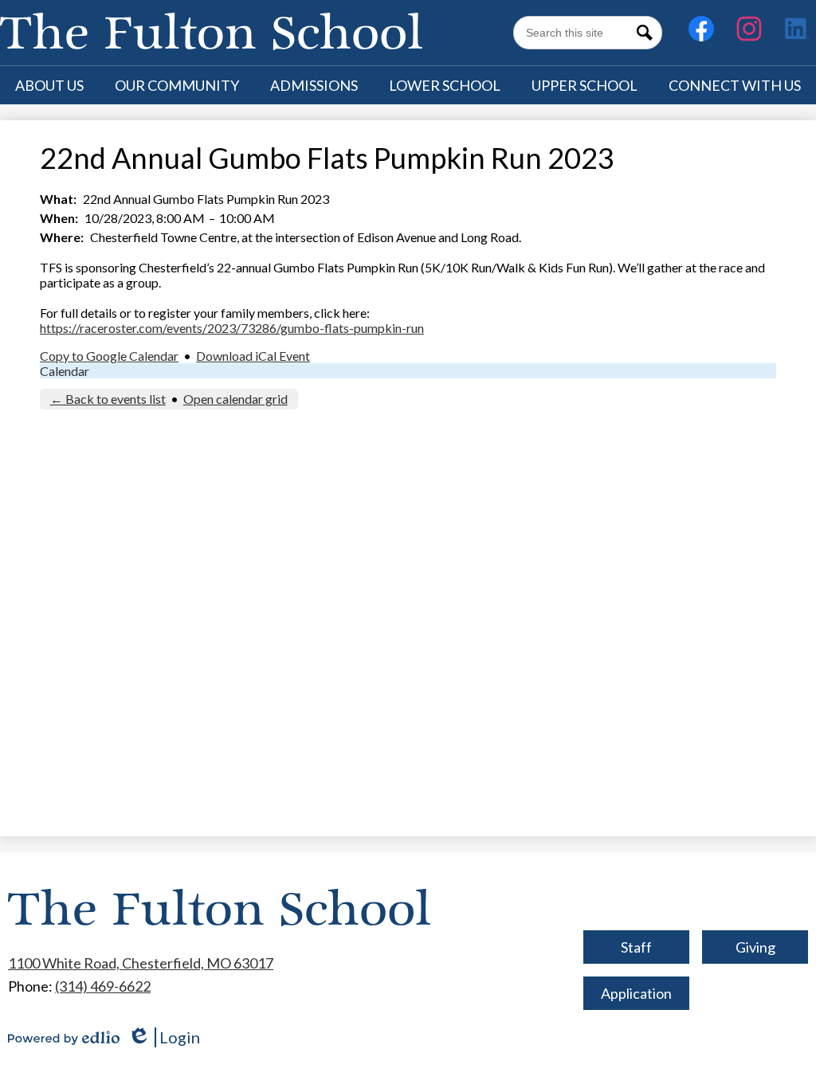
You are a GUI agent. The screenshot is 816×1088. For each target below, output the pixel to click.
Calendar (64, 370)
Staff (636, 947)
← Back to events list (108, 398)
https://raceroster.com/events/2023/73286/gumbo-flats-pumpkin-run (232, 327)
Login (164, 1037)
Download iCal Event (253, 355)
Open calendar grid (235, 398)
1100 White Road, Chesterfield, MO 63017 (140, 963)
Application (636, 993)
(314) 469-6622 (103, 986)
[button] (49, 85)
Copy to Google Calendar (109, 355)
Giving (755, 947)
